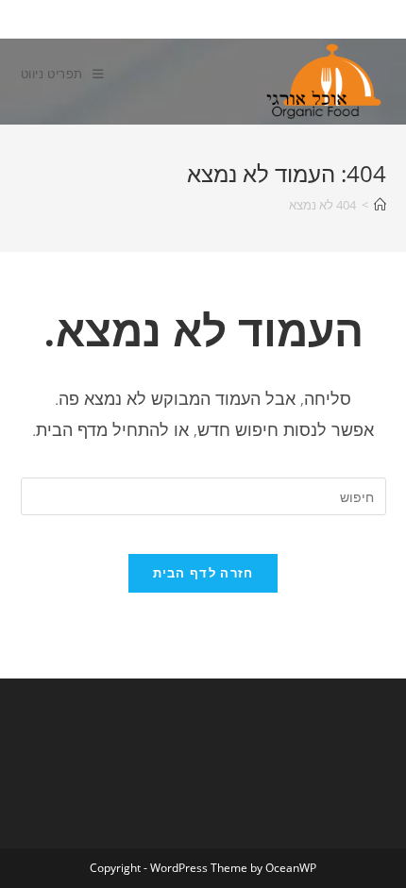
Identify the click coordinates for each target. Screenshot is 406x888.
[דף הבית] (380, 204)
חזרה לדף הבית (203, 572)
